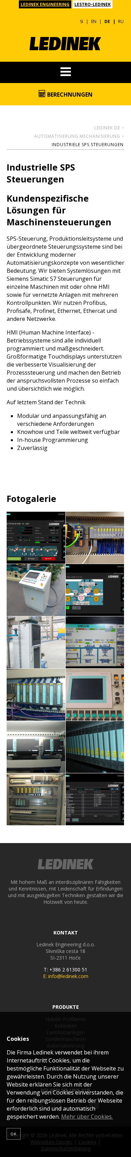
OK (13, 1133)
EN (93, 21)
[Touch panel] (36, 538)
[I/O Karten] (36, 695)
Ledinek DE (107, 128)
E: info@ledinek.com (65, 976)
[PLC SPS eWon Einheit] (95, 538)
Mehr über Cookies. (87, 1116)
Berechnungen (69, 94)
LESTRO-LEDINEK (92, 4)
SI (81, 21)
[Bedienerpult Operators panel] (36, 590)
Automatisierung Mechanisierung (77, 136)
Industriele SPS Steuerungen (88, 145)
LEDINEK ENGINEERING (45, 4)
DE (107, 21)
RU (121, 21)
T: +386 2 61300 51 (65, 969)
